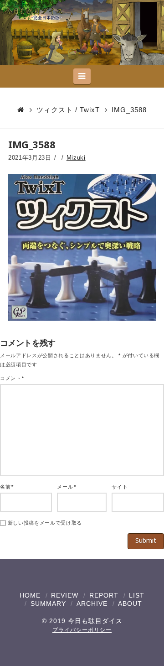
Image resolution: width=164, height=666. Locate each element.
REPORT (103, 595)
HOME (30, 595)
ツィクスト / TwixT (68, 110)
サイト (120, 486)
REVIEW (64, 595)
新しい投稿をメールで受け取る (45, 523)
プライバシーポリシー (82, 630)
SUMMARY (48, 603)
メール (66, 486)
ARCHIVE (92, 603)
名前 (7, 486)
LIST (136, 595)
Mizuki (76, 157)
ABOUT (130, 603)
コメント (12, 378)
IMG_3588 (129, 110)
